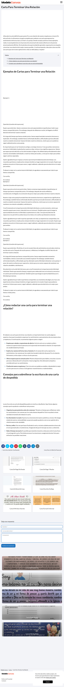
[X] (12, 446)
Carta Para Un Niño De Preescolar (53, 450)
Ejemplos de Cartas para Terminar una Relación (20, 58)
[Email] (37, 446)
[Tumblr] (24, 446)
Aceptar (48, 682)
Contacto (4, 680)
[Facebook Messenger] (7, 446)
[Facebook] (3, 446)
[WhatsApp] (20, 446)
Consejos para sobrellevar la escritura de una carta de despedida (25, 63)
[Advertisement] (32, 23)
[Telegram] (33, 446)
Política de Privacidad (7, 679)
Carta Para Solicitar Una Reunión (10, 450)
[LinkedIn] (29, 446)
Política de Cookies (51, 677)
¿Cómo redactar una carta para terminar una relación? (22, 61)
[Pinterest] (16, 446)
